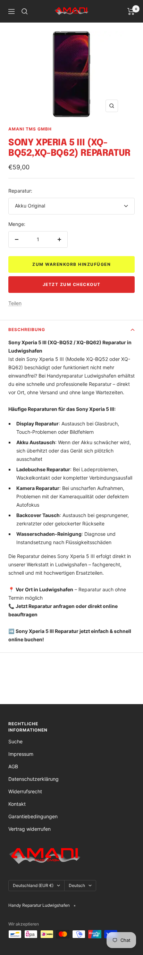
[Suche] (25, 11)
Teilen (15, 303)
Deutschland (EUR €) (33, 885)
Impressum (20, 754)
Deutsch (77, 885)
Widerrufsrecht (25, 791)
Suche (15, 741)
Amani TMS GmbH (30, 129)
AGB (13, 766)
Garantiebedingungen (33, 816)
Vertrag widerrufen (29, 829)
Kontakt (17, 804)
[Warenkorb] (131, 11)
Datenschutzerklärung (33, 779)
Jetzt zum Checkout (72, 284)
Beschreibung (26, 329)
